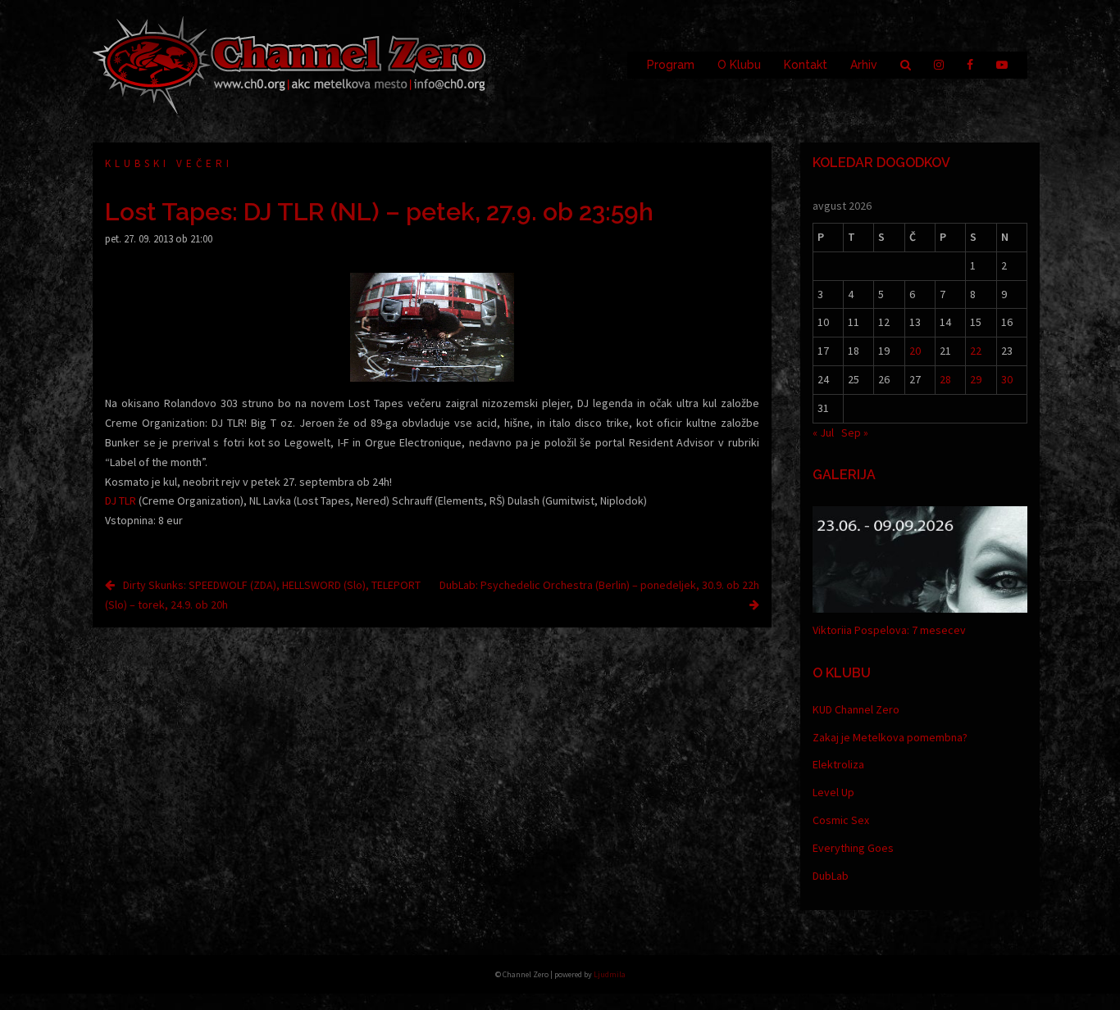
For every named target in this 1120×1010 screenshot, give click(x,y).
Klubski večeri (169, 163)
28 (945, 379)
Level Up (833, 792)
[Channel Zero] (289, 64)
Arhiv (863, 64)
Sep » (854, 432)
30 (1007, 379)
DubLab (831, 875)
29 (975, 379)
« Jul (823, 432)
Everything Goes (853, 847)
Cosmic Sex (841, 820)
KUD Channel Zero (856, 709)
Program (670, 64)
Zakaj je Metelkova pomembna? (890, 737)
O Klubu (739, 64)
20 (915, 350)
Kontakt (805, 64)
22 (975, 350)
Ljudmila (610, 974)
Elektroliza (838, 764)
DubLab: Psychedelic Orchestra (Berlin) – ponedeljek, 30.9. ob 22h (599, 584)
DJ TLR (120, 500)
